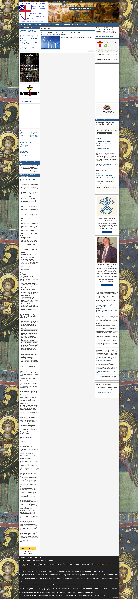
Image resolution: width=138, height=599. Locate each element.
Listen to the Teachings (107, 284)
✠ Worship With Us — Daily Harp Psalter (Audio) (81, 8)
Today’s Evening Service (104, 148)
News (30, 24)
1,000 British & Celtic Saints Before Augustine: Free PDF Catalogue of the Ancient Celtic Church (28, 32)
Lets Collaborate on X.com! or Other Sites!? (34, 141)
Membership (47, 24)
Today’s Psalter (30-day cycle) (104, 175)
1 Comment (64, 34)
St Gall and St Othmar (108, 356)
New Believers (38, 24)
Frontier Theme (115, 597)
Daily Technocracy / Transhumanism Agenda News (106, 394)
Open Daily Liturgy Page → (104, 133)
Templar (56, 24)
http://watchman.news (100, 385)
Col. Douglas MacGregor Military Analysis (104, 392)
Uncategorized (57, 34)
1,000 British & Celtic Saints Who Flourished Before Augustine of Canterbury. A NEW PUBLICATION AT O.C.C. (24, 144)
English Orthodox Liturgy (105, 164)
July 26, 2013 (49, 34)
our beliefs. (23, 568)
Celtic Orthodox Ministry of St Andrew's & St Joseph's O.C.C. (36, 1)
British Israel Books (76, 24)
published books (105, 301)
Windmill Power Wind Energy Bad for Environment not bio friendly (61, 32)
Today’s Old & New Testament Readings (107, 177)
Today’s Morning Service (104, 141)
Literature (23, 24)
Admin (43, 34)
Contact (85, 24)
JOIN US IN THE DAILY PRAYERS (104, 180)
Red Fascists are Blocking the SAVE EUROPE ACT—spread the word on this (24, 154)
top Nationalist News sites (105, 389)
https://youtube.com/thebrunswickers (109, 349)
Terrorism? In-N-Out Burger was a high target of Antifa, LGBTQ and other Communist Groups (34, 133)
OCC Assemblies (65, 24)
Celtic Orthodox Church (110, 314)
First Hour (108, 143)
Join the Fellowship (107, 115)
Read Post (91, 50)
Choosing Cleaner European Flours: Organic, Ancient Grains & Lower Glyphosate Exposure (27, 47)
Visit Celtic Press (107, 232)
